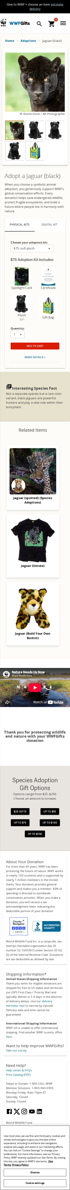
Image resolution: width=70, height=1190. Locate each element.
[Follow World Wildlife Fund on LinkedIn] (39, 1114)
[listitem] (14, 130)
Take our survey (16, 1050)
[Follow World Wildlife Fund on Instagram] (24, 1114)
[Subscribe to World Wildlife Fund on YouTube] (32, 1114)
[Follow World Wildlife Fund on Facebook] (9, 1114)
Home (9, 41)
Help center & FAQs (19, 1070)
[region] (35, 106)
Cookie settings (35, 1183)
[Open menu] (64, 23)
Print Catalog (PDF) (18, 1074)
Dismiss (35, 1172)
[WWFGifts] (32, 23)
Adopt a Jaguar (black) (32, 176)
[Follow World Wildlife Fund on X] (17, 1114)
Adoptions (28, 41)
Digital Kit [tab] (49, 224)
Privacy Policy (20, 1165)
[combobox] (32, 248)
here (9, 1037)
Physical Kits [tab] (19, 224)
